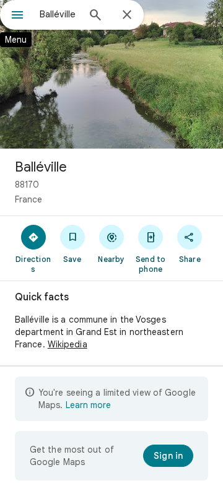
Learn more (88, 405)
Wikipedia (67, 344)
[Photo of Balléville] (111, 74)
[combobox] (59, 14)
